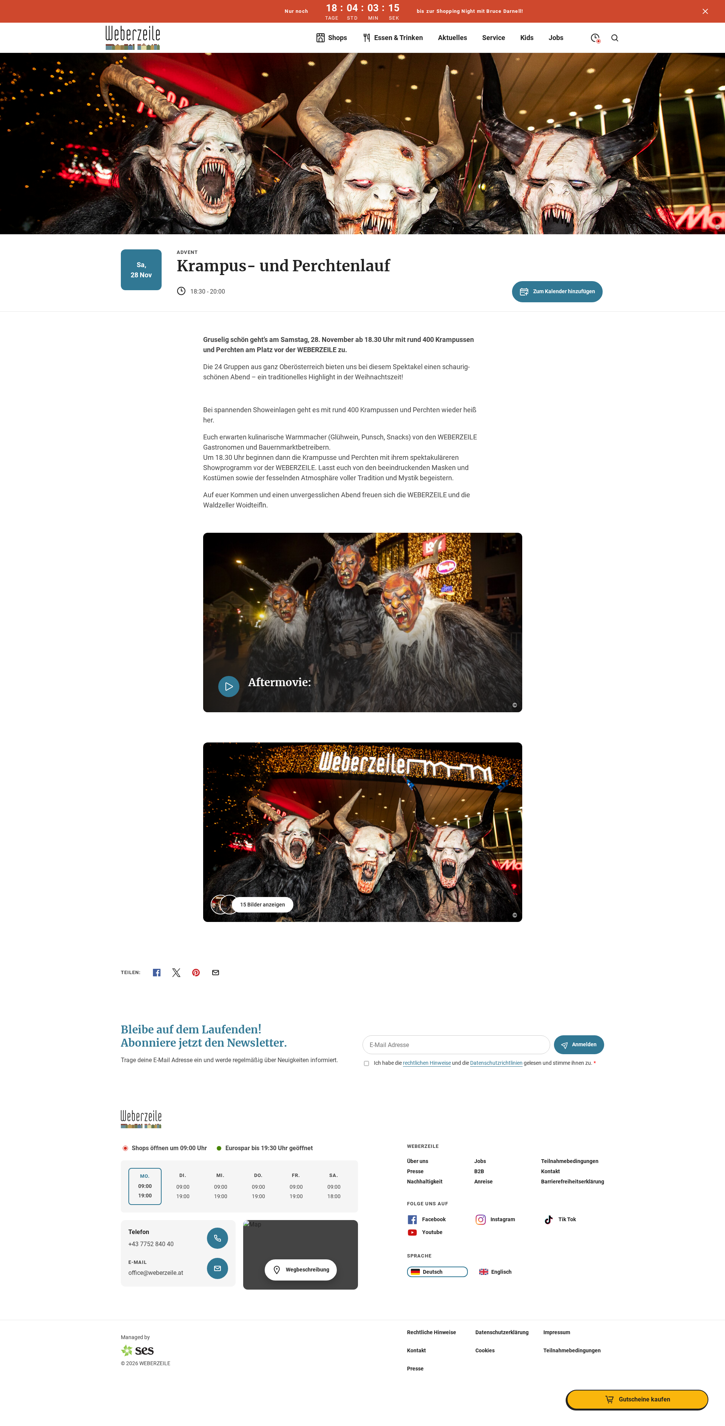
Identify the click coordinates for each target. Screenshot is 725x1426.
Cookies (485, 1350)
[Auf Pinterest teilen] (196, 972)
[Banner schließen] (705, 11)
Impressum (556, 1332)
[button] (253, 904)
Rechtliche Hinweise (431, 1332)
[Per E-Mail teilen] (215, 972)
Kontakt (416, 1350)
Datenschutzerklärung (502, 1332)
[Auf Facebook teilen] (156, 972)
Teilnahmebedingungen (572, 1350)
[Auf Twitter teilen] (176, 972)
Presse (415, 1369)
